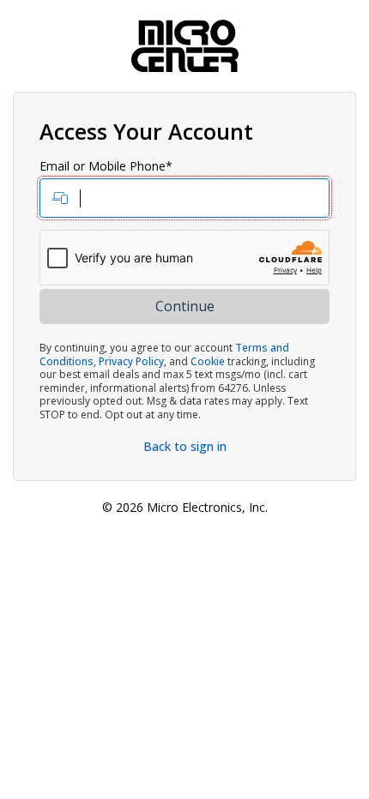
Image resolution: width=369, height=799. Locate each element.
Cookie (208, 361)
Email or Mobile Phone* (105, 166)
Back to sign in (185, 446)
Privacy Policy (131, 361)
